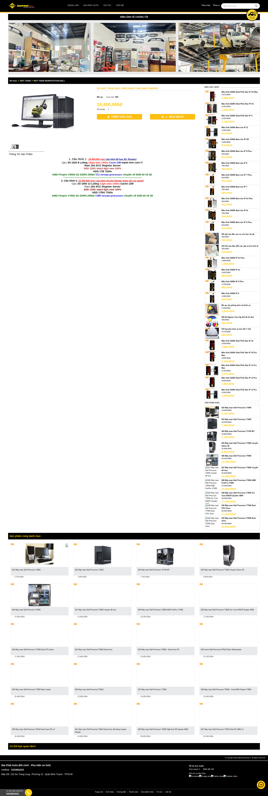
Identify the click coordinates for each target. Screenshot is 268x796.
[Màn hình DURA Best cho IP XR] (212, 143)
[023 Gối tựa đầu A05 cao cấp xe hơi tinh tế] (212, 250)
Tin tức (107, 5)
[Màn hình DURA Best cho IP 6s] (212, 215)
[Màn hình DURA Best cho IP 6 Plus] (212, 226)
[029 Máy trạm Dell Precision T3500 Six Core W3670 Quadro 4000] (212, 498)
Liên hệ (120, 5)
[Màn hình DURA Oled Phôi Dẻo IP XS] (212, 108)
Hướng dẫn (121, 792)
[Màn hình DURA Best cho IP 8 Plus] (212, 155)
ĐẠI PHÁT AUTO (91, 5)
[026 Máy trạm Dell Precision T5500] (212, 460)
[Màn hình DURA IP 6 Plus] (212, 286)
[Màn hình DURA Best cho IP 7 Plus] (212, 179)
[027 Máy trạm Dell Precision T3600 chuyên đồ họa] (212, 472)
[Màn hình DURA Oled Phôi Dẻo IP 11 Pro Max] (212, 369)
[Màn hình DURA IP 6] (212, 298)
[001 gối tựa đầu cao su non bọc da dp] (212, 238)
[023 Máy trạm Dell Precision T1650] (212, 424)
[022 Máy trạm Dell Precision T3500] (212, 412)
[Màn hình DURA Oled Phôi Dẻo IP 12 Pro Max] (212, 357)
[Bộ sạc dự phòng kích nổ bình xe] (212, 309)
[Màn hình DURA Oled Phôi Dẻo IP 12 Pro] (212, 382)
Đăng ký (216, 5)
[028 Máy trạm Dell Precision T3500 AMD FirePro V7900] (212, 484)
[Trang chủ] (33, 5)
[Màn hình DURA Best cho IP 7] (212, 191)
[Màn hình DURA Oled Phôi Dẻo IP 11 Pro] (212, 394)
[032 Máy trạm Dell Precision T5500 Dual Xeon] (212, 522)
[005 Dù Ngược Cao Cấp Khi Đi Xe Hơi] (212, 321)
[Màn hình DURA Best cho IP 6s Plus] (212, 203)
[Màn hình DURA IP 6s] (212, 274)
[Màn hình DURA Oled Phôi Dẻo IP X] (212, 120)
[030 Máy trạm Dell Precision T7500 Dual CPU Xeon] (212, 509)
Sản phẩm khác (147, 792)
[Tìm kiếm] (256, 6)
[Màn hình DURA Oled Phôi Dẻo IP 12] (212, 345)
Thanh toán (133, 792)
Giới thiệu (110, 792)
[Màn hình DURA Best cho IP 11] (212, 132)
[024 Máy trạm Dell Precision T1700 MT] (212, 435)
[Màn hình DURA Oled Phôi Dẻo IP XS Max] (212, 96)
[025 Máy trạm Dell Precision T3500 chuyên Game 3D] (212, 447)
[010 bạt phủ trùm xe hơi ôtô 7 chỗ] (212, 333)
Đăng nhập (206, 5)
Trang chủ (73, 5)
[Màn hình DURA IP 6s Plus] (212, 262)
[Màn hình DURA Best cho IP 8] (212, 167)
